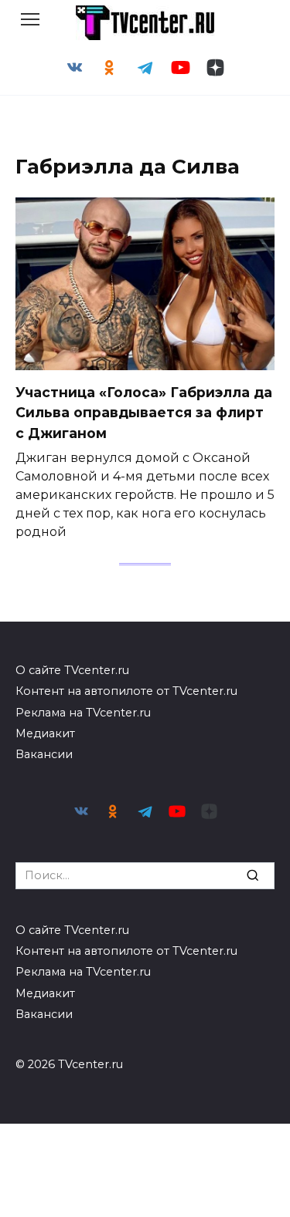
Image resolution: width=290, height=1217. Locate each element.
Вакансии (44, 754)
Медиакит (45, 733)
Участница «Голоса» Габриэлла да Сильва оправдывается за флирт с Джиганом (143, 412)
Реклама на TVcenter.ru (83, 713)
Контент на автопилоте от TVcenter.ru (126, 691)
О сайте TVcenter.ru (72, 670)
